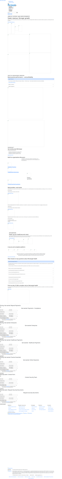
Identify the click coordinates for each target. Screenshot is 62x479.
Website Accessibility (27, 476)
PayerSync (9, 408)
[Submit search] (17, 12)
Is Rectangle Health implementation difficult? (15, 277)
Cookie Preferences (31, 478)
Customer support (11, 2)
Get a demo (49, 406)
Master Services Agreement (12, 476)
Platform (10, 6)
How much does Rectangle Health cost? (14, 272)
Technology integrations (42, 409)
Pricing (10, 8)
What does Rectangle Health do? (13, 261)
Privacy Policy (8, 319)
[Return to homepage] (12, 5)
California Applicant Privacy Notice (48, 476)
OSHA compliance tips (22, 408)
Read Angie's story (10, 209)
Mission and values (34, 406)
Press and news (34, 409)
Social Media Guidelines (39, 476)
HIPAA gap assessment (22, 406)
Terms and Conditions (21, 476)
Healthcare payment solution (12, 406)
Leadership (33, 408)
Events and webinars (51, 409)
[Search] (8, 3)
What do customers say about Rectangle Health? (15, 268)
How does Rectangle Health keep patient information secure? (17, 274)
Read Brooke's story (10, 193)
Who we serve (11, 7)
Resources (10, 9)
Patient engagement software (12, 409)
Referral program (41, 408)
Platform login (11, 1)
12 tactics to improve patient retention (24, 409)
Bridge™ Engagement (11, 86)
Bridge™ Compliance (11, 84)
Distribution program (42, 406)
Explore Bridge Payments (12, 82)
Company (10, 10)
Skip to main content (3, 0)
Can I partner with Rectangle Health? (14, 279)
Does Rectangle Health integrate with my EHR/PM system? (16, 270)
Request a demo (10, 13)
